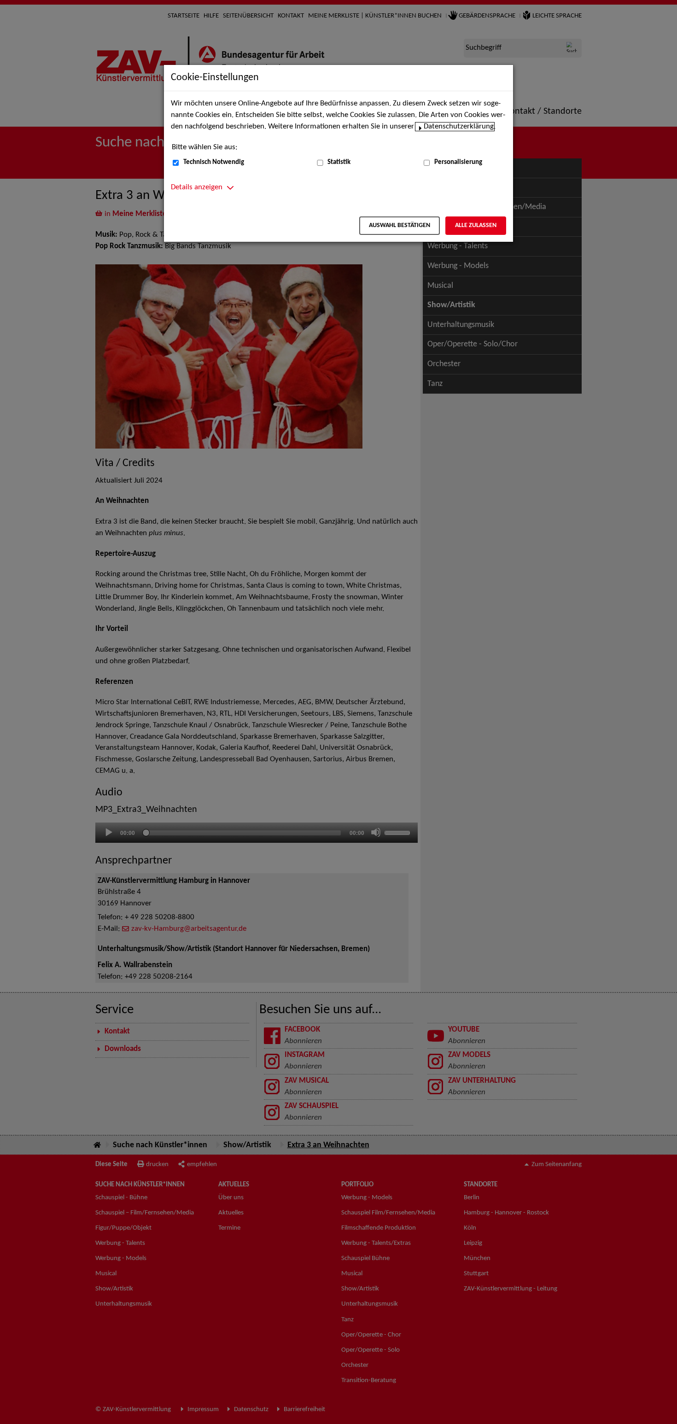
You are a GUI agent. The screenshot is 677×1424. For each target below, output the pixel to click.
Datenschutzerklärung (459, 126)
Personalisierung (458, 162)
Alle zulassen (475, 225)
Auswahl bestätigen (399, 225)
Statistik (338, 162)
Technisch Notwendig (213, 162)
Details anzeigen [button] (196, 187)
